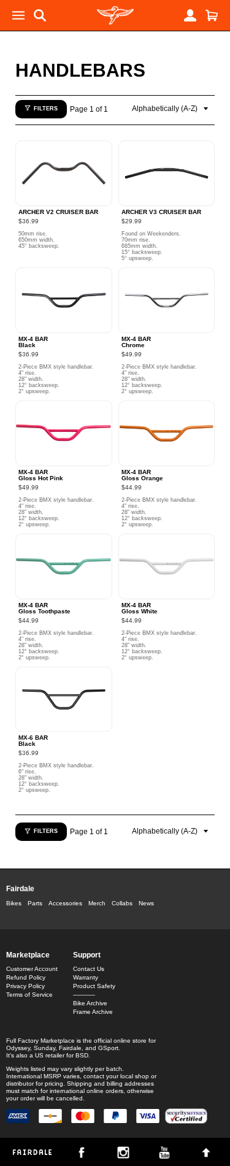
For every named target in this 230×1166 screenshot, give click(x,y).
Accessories (65, 903)
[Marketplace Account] (190, 15)
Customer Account (32, 968)
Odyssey (18, 1048)
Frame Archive (93, 1011)
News (146, 903)
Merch (96, 903)
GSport (108, 1048)
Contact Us (88, 968)
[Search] (40, 15)
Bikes (13, 903)
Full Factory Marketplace (40, 1040)
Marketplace (28, 955)
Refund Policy (25, 977)
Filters (46, 108)
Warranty (85, 977)
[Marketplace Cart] (211, 15)
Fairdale (20, 888)
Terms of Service (29, 994)
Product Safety (94, 986)
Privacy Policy (25, 986)
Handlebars (80, 70)
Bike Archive (90, 1003)
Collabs (122, 903)
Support (87, 955)
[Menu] (18, 15)
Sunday (44, 1048)
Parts (35, 903)
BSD (81, 1055)
